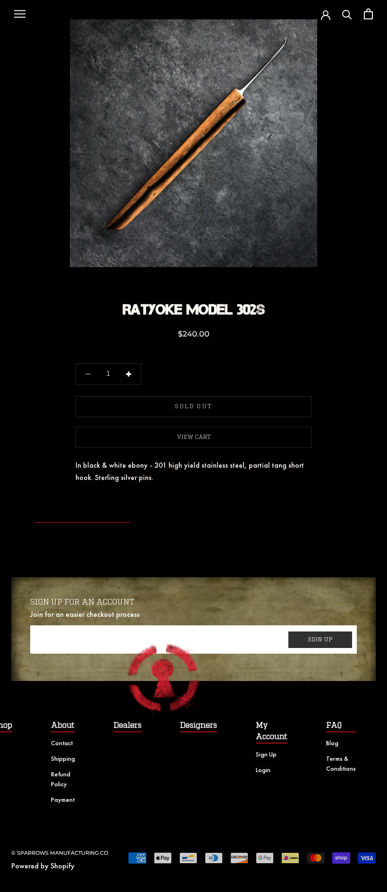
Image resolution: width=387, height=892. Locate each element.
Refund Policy (60, 779)
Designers (198, 725)
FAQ (334, 725)
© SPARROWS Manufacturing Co (59, 853)
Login (263, 770)
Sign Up (266, 754)
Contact (62, 743)
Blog (332, 743)
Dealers (128, 725)
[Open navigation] (19, 14)
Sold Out (193, 406)
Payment (63, 799)
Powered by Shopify (43, 866)
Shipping (63, 758)
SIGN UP (320, 639)
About (63, 725)
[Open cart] (368, 13)
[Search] (347, 14)
